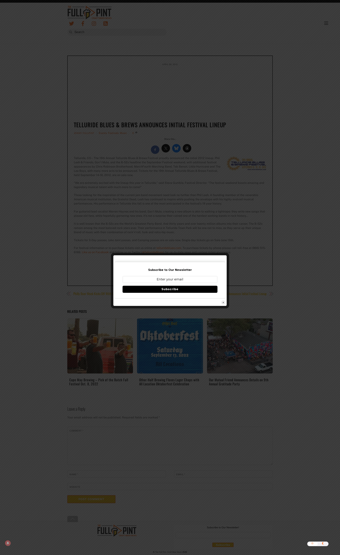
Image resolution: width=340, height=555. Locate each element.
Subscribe (170, 289)
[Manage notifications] (8, 543)
